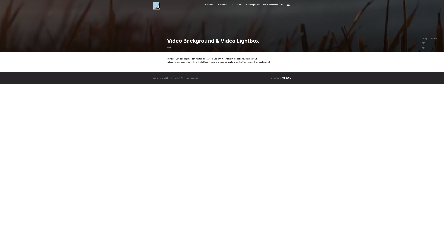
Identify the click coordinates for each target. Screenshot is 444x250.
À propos (209, 5)
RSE (283, 5)
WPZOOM (286, 78)
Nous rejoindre (253, 5)
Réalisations (236, 5)
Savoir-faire (222, 5)
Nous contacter (270, 5)
